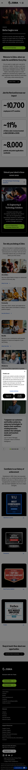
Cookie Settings (14, 391)
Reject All (8, 396)
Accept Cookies (19, 396)
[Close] (24, 371)
